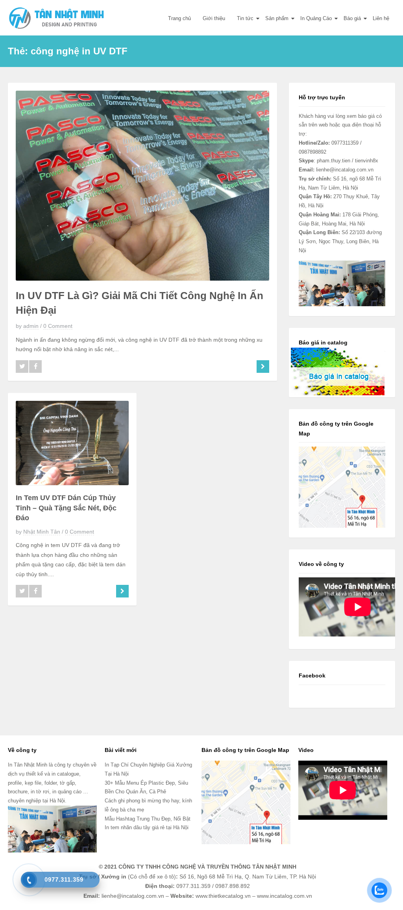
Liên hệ (381, 18)
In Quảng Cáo (316, 18)
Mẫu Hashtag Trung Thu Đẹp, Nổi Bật (147, 819)
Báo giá (352, 18)
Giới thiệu (214, 18)
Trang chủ (179, 18)
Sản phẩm (276, 18)
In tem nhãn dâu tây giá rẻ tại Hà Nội (147, 827)
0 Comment (57, 326)
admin (31, 326)
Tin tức (245, 18)
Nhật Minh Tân (41, 532)
